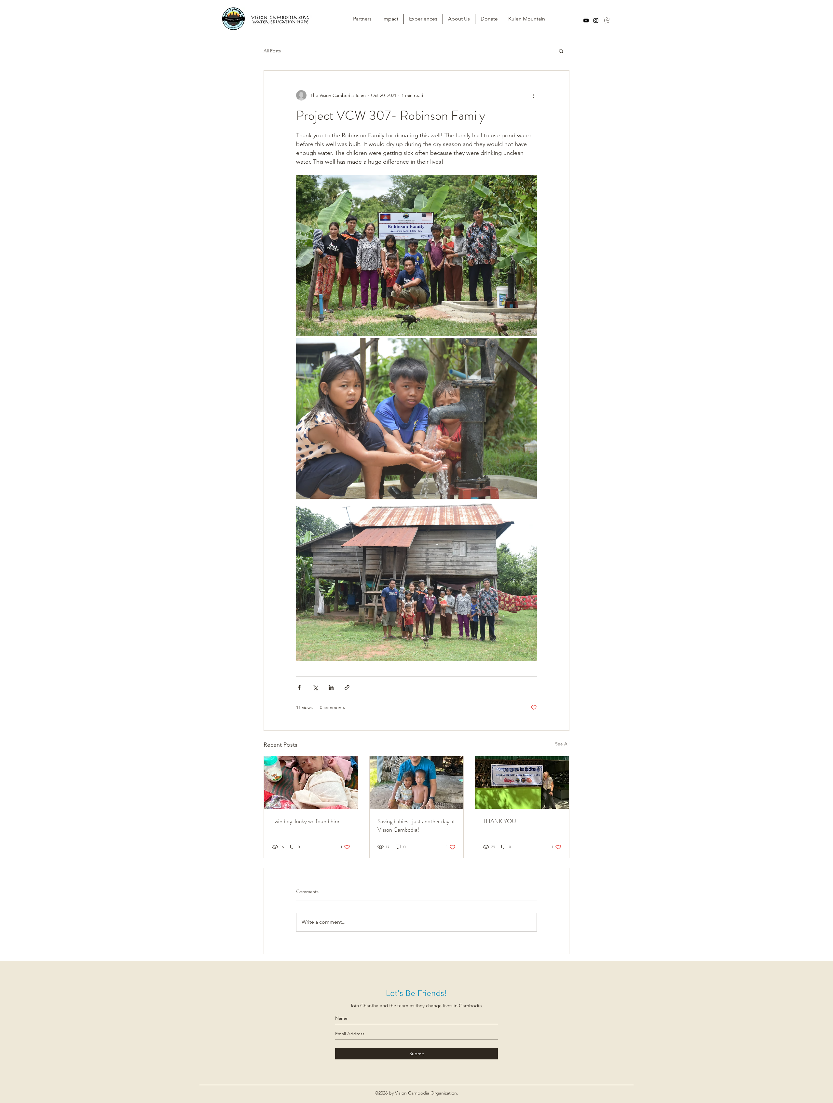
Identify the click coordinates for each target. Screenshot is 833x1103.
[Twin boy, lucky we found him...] (311, 782)
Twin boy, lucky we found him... (307, 821)
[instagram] (596, 20)
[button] (606, 20)
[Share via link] (347, 687)
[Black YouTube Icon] (586, 20)
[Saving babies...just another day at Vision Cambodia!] (417, 782)
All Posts (272, 51)
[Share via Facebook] (299, 687)
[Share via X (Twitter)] (315, 687)
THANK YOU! (500, 821)
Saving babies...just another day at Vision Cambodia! (416, 825)
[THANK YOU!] (522, 782)
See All (562, 744)
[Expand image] (416, 255)
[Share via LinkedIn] (331, 687)
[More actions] (533, 95)
